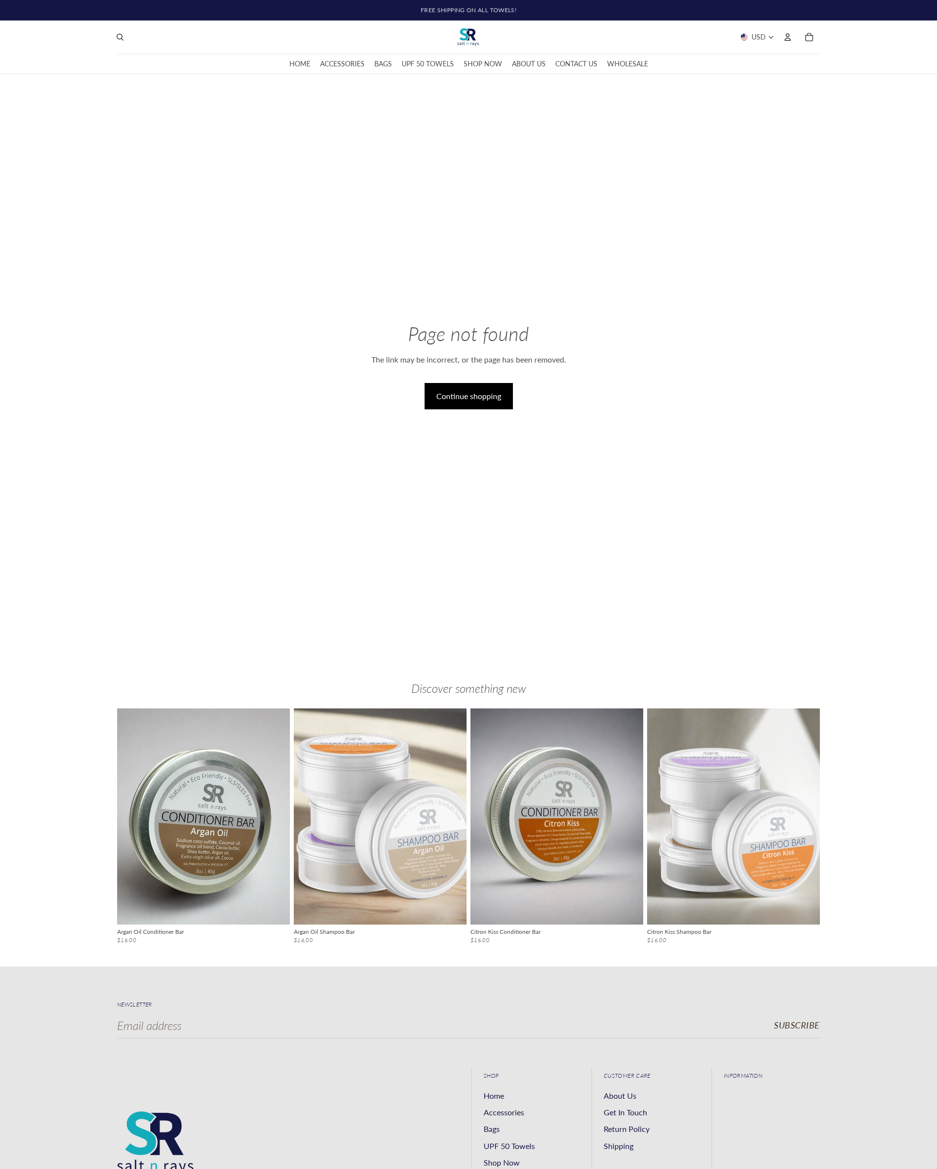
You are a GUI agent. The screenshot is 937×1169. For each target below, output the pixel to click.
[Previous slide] (131, 816)
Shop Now (502, 1162)
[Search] (120, 37)
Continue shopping (468, 396)
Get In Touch (625, 1112)
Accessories (504, 1112)
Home (494, 1095)
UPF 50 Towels (509, 1145)
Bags (492, 1128)
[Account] (787, 37)
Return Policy (627, 1128)
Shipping (618, 1145)
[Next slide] (275, 816)
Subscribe (797, 1025)
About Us (620, 1095)
